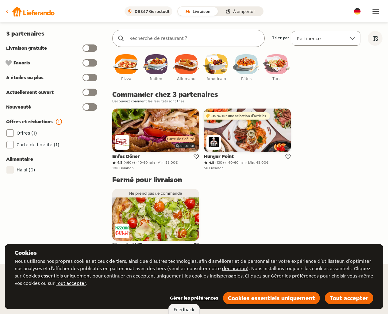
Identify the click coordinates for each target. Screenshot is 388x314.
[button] (30, 11)
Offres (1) (27, 133)
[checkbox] (126, 68)
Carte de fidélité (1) (38, 144)
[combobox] (194, 38)
